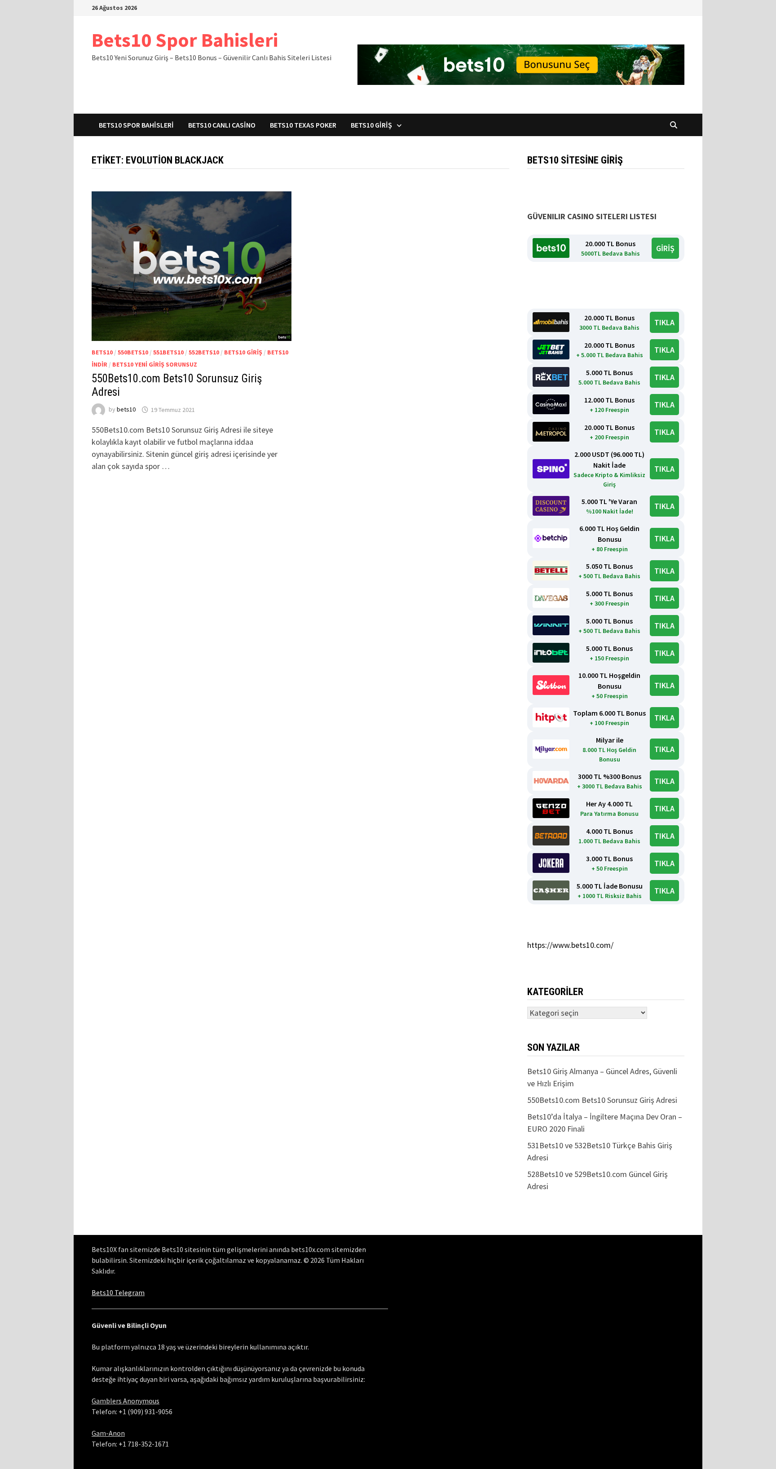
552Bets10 (204, 352)
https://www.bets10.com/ (570, 945)
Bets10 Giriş (371, 124)
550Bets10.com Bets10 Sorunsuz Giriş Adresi (602, 1100)
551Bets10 (168, 352)
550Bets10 (133, 352)
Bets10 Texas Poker (303, 124)
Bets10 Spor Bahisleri (185, 39)
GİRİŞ (665, 248)
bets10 (102, 352)
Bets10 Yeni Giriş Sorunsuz (154, 364)
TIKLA (664, 322)
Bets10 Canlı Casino (222, 124)
